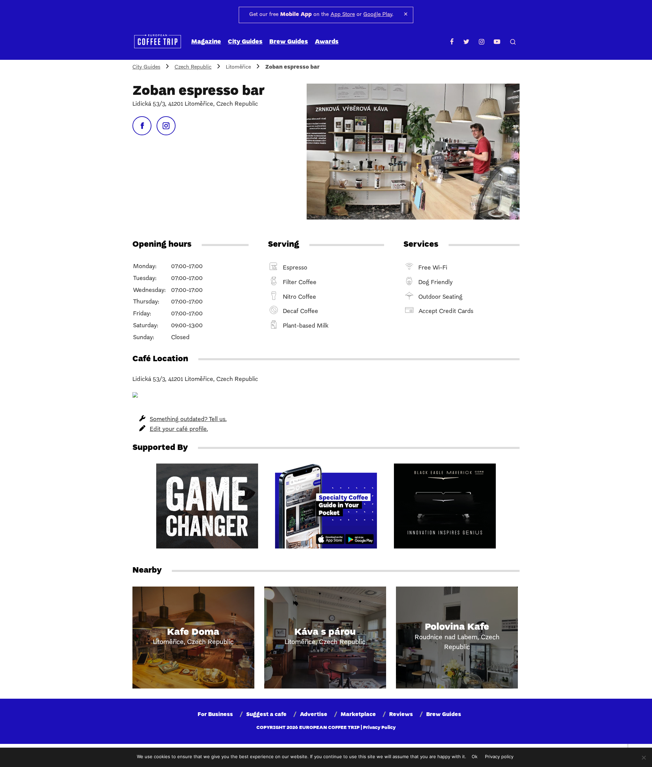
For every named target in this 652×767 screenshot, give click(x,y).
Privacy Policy (379, 728)
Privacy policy (499, 756)
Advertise (313, 714)
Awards (327, 42)
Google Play (377, 14)
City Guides (245, 42)
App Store (342, 14)
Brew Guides (288, 42)
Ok (474, 756)
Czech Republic (193, 67)
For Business (215, 714)
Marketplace (358, 714)
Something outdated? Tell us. (188, 419)
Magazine (206, 42)
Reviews (401, 714)
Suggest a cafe (266, 714)
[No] (643, 757)
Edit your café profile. (179, 429)
